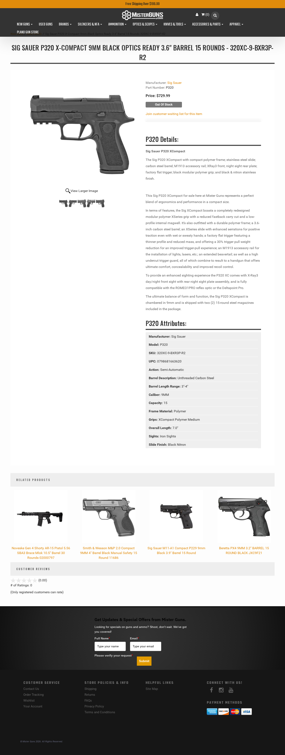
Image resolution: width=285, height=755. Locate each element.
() (207, 14)
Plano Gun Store (28, 32)
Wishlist (29, 700)
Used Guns (46, 24)
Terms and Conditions (99, 712)
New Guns (23, 24)
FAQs (88, 700)
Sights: (154, 436)
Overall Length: (161, 428)
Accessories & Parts (206, 24)
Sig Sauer (174, 83)
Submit (144, 661)
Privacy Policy (94, 706)
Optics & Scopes (144, 24)
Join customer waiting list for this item (174, 114)
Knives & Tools (174, 24)
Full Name (102, 638)
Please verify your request (114, 655)
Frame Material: (161, 411)
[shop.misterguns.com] (142, 15)
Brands (64, 24)
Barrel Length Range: (165, 386)
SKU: (153, 353)
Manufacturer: (160, 336)
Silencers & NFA (89, 24)
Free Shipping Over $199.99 (142, 4)
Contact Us (31, 689)
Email (134, 638)
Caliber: (155, 395)
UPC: (153, 361)
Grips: (154, 420)
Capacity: (156, 403)
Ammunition (116, 24)
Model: (154, 345)
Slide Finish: (158, 445)
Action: (154, 370)
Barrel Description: (163, 378)
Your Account (32, 706)
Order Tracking (33, 695)
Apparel (235, 24)
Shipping (90, 689)
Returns (89, 695)
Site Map (152, 689)
